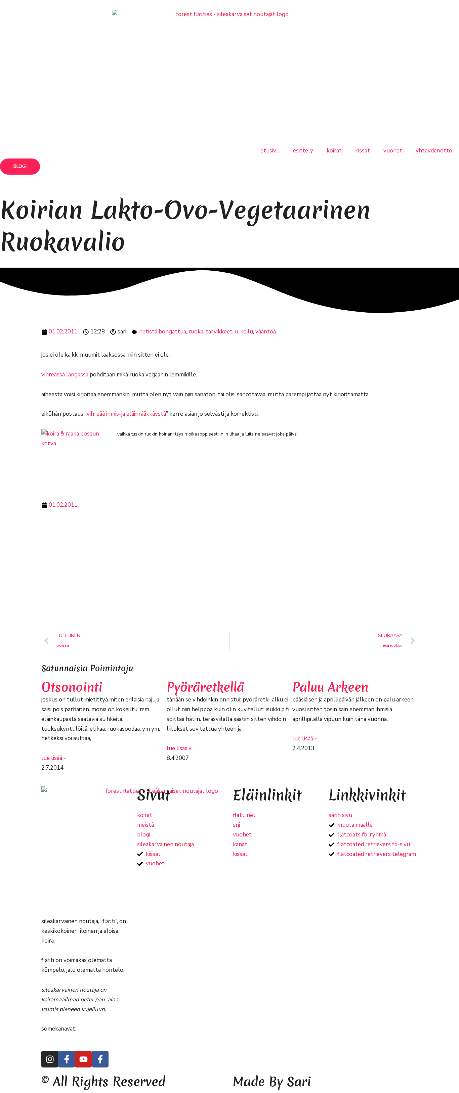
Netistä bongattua (162, 331)
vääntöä (265, 331)
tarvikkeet (219, 331)
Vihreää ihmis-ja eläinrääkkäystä (126, 414)
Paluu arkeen (330, 687)
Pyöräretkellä (205, 687)
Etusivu (270, 150)
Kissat (362, 150)
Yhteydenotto (434, 150)
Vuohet (392, 150)
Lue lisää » (53, 758)
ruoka (196, 331)
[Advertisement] (229, 570)
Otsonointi (71, 687)
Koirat (334, 150)
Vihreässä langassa (64, 374)
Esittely (303, 150)
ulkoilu (244, 331)
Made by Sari (272, 1081)
